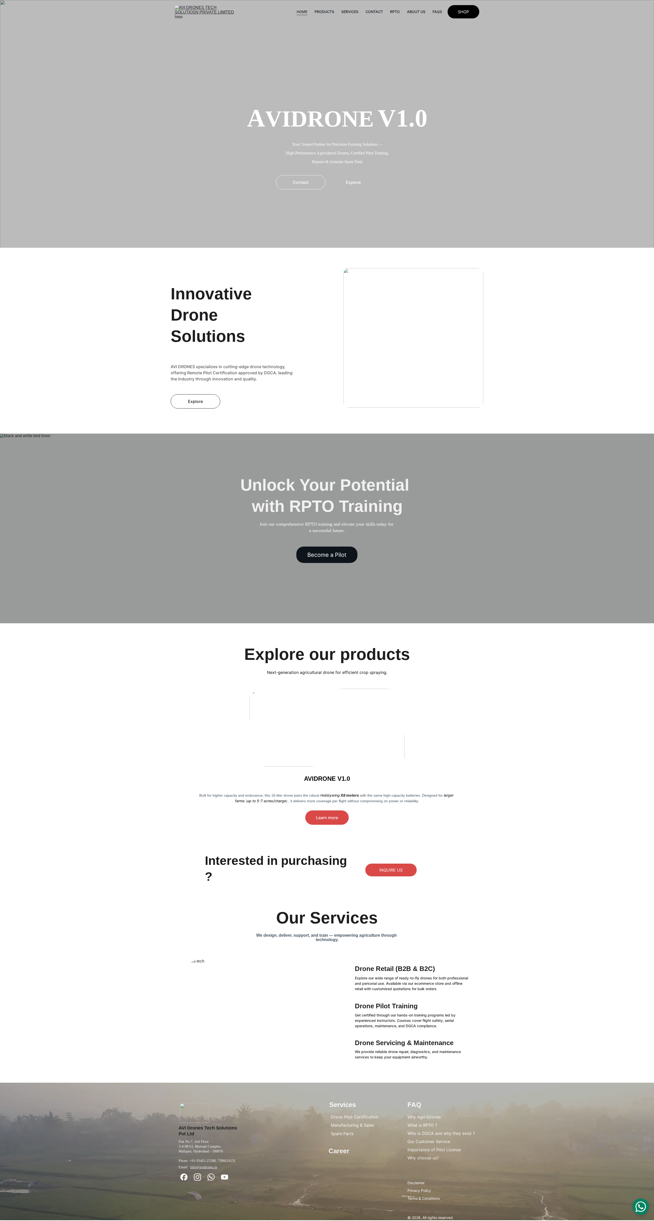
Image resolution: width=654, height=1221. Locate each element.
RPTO (395, 12)
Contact (374, 12)
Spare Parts (342, 1133)
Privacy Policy (419, 1190)
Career (339, 1151)
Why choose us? (423, 1157)
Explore (353, 182)
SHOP (463, 11)
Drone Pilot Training (386, 1006)
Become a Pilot (326, 554)
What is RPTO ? (422, 1125)
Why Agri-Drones (424, 1117)
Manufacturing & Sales (352, 1125)
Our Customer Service (428, 1141)
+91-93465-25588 (203, 1161)
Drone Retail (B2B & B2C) (395, 969)
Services (349, 12)
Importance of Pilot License (434, 1149)
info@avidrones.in (203, 1167)
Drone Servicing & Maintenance (404, 1043)
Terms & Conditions (423, 1198)
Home (302, 12)
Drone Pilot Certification (354, 1117)
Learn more (327, 817)
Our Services (327, 918)
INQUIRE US (391, 870)
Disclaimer (416, 1183)
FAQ (414, 1105)
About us (416, 12)
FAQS (437, 12)
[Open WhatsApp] (641, 1207)
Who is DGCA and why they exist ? (441, 1133)
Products (324, 12)
